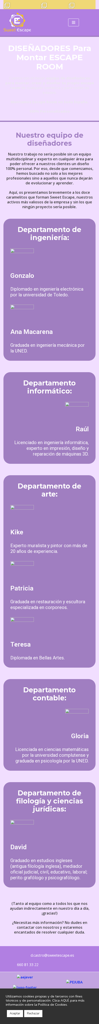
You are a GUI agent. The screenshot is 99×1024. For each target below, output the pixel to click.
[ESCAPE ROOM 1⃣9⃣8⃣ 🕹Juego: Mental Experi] (63, 4)
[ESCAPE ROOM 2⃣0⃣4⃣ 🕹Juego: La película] (8, 4)
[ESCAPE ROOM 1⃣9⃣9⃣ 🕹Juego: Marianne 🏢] (54, 4)
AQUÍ (65, 1000)
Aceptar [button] (15, 1013)
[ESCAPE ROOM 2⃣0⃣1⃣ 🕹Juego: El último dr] (35, 4)
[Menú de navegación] (73, 22)
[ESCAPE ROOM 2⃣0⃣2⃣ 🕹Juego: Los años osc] (26, 4)
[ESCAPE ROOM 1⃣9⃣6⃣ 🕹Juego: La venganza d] (81, 4)
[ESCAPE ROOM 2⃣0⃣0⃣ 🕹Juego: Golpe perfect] (45, 4)
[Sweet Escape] (17, 22)
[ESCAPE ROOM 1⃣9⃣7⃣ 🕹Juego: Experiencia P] (72, 4)
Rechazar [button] (33, 1013)
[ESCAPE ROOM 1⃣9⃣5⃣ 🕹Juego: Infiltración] (91, 4)
